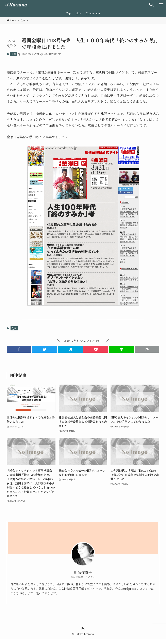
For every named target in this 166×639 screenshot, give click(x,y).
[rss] (83, 628)
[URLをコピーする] (147, 349)
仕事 (13, 54)
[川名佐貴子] (16, 5)
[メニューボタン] (161, 5)
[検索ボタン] (151, 5)
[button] (19, 349)
